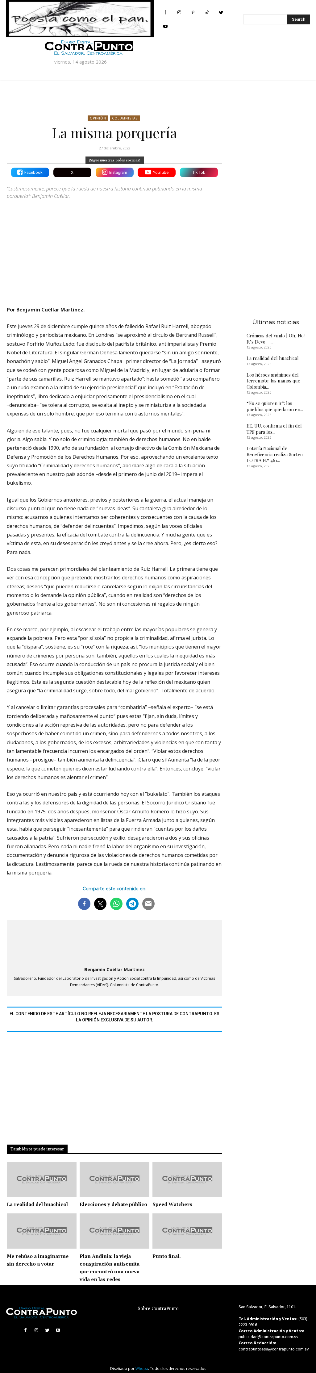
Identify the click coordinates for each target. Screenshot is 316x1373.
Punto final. (166, 1256)
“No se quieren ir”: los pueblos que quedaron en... (275, 406)
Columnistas (125, 118)
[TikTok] (207, 12)
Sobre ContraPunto (158, 1309)
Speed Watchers (172, 1205)
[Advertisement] (114, 247)
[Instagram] (179, 12)
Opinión (98, 118)
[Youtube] (165, 26)
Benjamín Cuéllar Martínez (114, 969)
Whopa (141, 1368)
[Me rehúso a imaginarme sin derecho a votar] (42, 1230)
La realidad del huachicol (37, 1205)
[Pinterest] (193, 12)
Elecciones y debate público (113, 1205)
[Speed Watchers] (187, 1179)
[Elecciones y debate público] (114, 1179)
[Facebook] (165, 12)
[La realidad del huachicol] (42, 1179)
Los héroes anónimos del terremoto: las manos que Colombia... (273, 381)
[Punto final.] (187, 1230)
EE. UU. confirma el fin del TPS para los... (274, 429)
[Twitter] (220, 12)
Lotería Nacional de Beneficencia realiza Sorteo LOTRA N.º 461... (275, 454)
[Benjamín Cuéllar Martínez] (114, 942)
